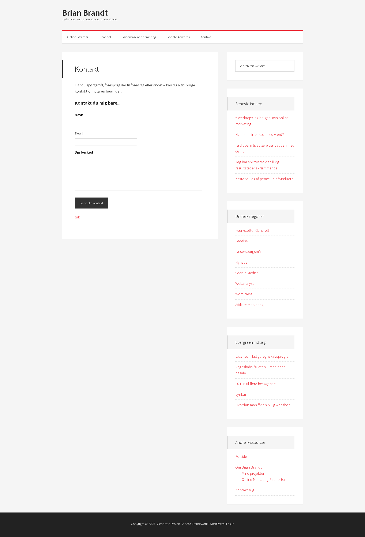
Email (79, 133)
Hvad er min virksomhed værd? (259, 134)
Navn (79, 114)
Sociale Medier (246, 272)
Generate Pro (166, 524)
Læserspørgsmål (248, 251)
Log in (230, 524)
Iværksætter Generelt (252, 230)
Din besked (84, 152)
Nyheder (242, 262)
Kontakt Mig (244, 490)
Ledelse (241, 241)
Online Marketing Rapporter (263, 479)
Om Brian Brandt (248, 467)
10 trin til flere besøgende (255, 383)
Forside (241, 456)
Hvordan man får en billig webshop (262, 404)
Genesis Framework (194, 524)
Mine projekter (253, 473)
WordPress (243, 294)
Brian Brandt (85, 12)
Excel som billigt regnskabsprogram (263, 356)
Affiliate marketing (249, 304)
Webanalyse (245, 283)
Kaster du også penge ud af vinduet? (264, 178)
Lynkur (240, 394)
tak (77, 217)
